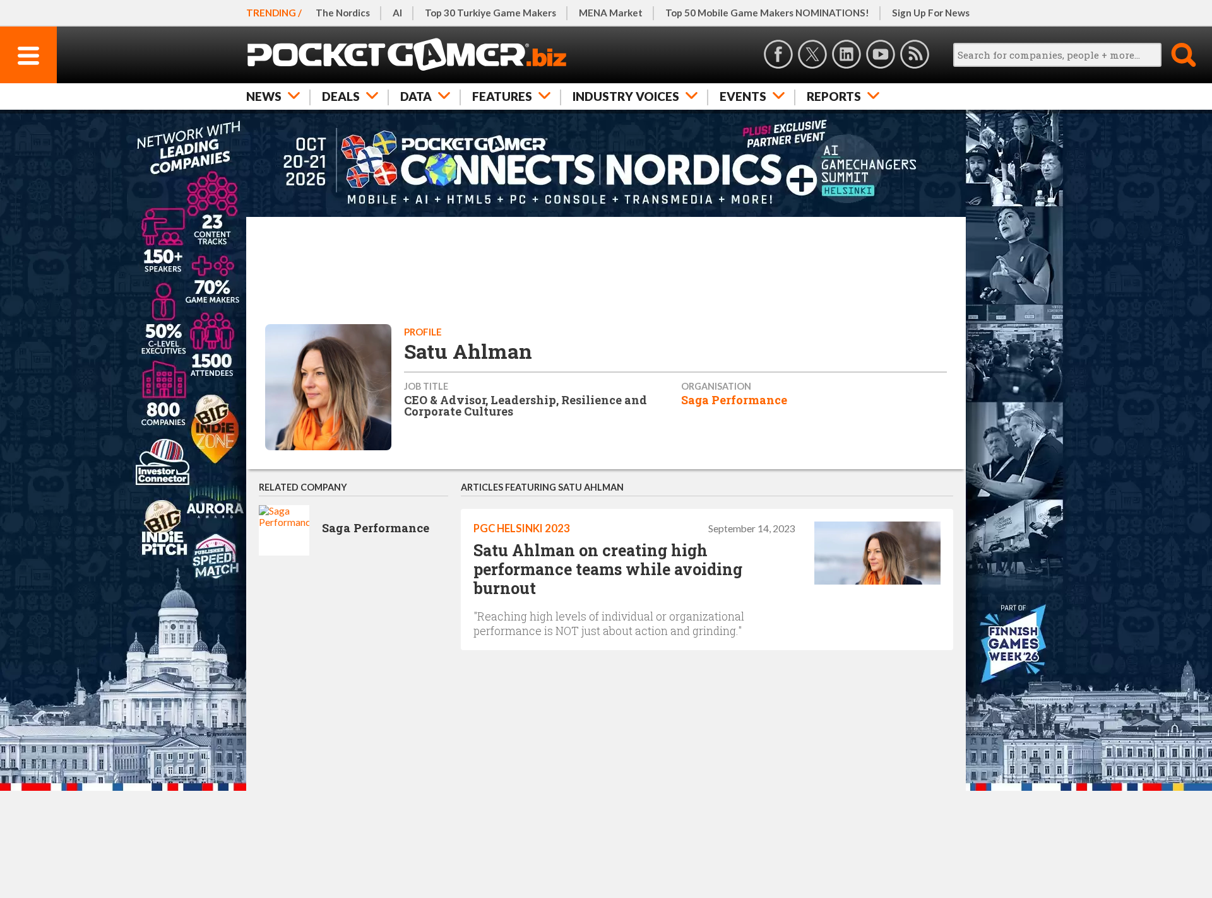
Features (502, 96)
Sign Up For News (931, 12)
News (264, 96)
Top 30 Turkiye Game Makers (490, 12)
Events (743, 96)
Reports (834, 96)
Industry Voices (626, 96)
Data (416, 96)
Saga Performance (734, 399)
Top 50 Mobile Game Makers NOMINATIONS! (767, 12)
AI (397, 12)
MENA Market (611, 12)
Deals (341, 96)
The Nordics (343, 12)
